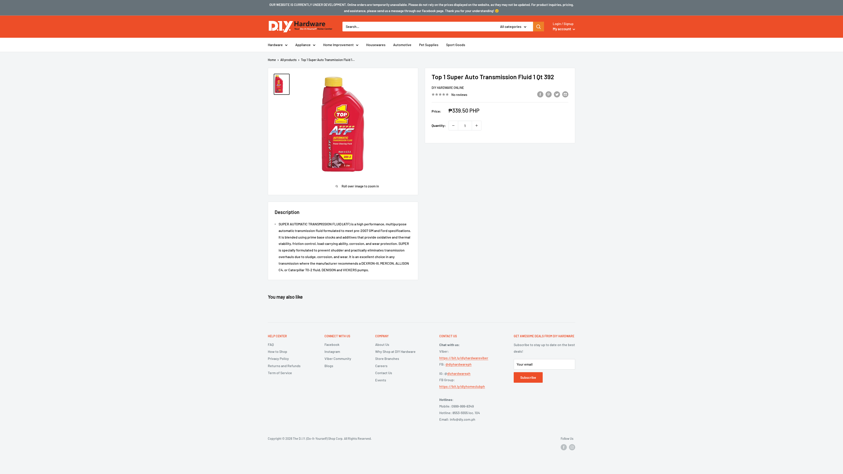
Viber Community (337, 358)
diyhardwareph (458, 373)
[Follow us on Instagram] (572, 447)
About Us (382, 344)
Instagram (332, 351)
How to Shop (277, 351)
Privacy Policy (278, 358)
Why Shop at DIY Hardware (395, 351)
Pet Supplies (428, 45)
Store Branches (387, 358)
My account (562, 29)
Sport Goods (455, 45)
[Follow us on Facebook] (564, 447)
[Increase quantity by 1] (476, 125)
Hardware (275, 45)
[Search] (538, 26)
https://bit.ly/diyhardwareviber (463, 358)
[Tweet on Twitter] (557, 94)
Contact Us (383, 373)
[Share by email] (565, 94)
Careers (381, 366)
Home (272, 60)
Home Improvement (338, 45)
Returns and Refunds (284, 366)
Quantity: (439, 125)
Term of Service (280, 373)
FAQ (271, 344)
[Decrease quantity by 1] (453, 125)
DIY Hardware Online (448, 88)
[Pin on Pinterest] (549, 94)
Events (380, 380)
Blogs (328, 366)
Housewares (375, 45)
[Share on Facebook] (540, 94)
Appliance (303, 45)
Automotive (402, 45)
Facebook (331, 344)
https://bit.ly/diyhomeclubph (462, 386)
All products (288, 60)
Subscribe (528, 377)
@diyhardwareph (458, 364)
